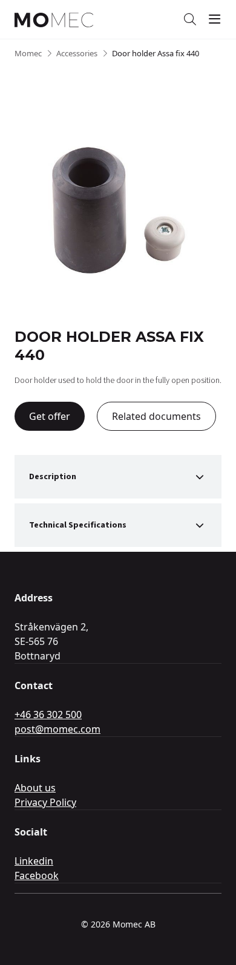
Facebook (37, 875)
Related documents (156, 416)
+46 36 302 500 (48, 714)
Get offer (49, 416)
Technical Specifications (77, 525)
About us (35, 787)
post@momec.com (57, 729)
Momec (28, 53)
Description (52, 477)
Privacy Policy (45, 802)
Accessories (76, 53)
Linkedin (34, 861)
